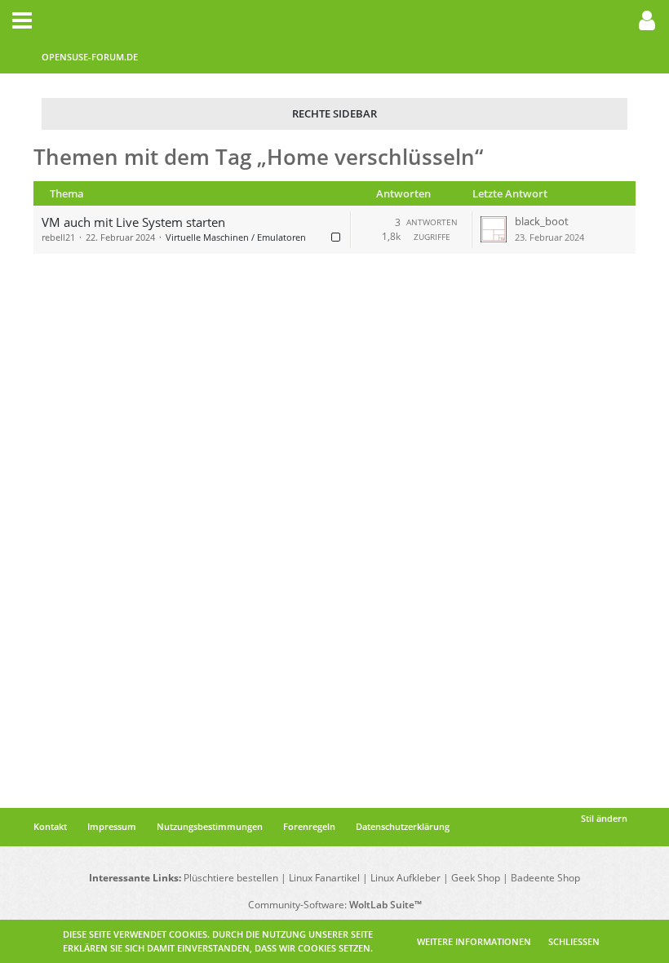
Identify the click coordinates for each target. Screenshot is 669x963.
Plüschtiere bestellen (231, 878)
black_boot (542, 221)
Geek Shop (475, 878)
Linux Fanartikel (324, 878)
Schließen (574, 941)
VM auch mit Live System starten (133, 222)
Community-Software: (335, 905)
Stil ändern (604, 818)
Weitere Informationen (474, 941)
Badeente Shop (545, 878)
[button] (22, 20)
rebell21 (58, 237)
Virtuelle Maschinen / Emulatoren (236, 237)
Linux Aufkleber (405, 878)
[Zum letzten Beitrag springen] (494, 229)
